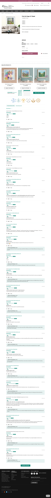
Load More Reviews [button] (25, 465)
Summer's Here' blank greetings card (14, 300)
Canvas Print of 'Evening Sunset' (13, 380)
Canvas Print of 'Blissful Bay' (12, 349)
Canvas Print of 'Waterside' (12, 224)
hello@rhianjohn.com (7, 486)
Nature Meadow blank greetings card (14, 285)
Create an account (46, 5)
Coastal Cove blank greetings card (13, 415)
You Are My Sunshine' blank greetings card (15, 315)
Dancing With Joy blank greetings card (14, 201)
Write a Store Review (39, 92)
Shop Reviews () (19, 105)
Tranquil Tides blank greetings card (13, 122)
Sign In (41, 5)
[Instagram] (37, 473)
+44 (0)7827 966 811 (6, 487)
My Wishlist (37, 5)
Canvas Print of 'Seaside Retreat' (13, 365)
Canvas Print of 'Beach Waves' (13, 236)
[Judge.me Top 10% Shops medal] (33, 100)
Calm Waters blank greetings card (13, 448)
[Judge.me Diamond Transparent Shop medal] (14, 100)
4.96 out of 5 (15, 92)
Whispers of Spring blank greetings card (14, 179)
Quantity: (23, 46)
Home (3, 13)
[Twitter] (34, 473)
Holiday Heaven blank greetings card (14, 190)
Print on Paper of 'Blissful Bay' (42, 84)
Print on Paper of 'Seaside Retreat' (25, 84)
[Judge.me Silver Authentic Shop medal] (28, 100)
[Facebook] (32, 473)
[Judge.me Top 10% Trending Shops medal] (38, 100)
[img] (12, 92)
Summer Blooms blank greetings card (14, 134)
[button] (20, 90)
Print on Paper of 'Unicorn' (9, 84)
